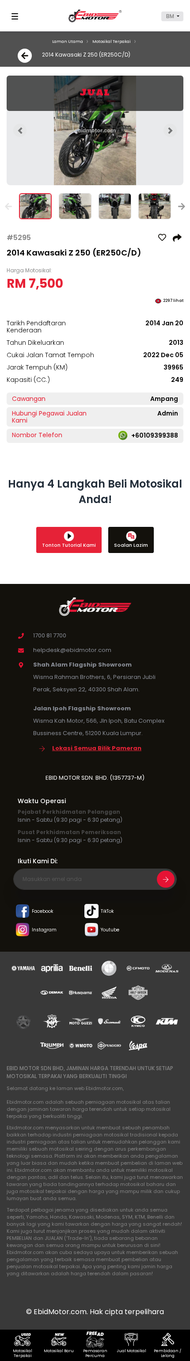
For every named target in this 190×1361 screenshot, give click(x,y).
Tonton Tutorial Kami (69, 545)
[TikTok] (91, 911)
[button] (172, 16)
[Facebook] (22, 911)
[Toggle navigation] (16, 16)
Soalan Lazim (131, 545)
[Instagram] (22, 930)
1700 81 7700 (49, 635)
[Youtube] (91, 930)
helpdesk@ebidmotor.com (72, 650)
